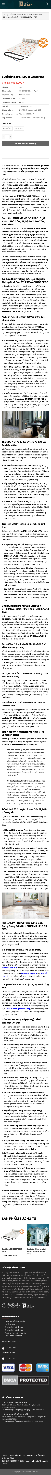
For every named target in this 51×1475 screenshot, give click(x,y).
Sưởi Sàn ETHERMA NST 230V (12, 1250)
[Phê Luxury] (25, 4)
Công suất (6, 124)
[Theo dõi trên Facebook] (4, 1305)
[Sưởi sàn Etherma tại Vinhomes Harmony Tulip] (38, 1235)
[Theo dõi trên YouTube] (17, 1305)
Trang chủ (7, 14)
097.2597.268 (10, 1358)
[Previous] (1, 1243)
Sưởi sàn (32, 14)
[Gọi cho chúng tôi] (13, 1305)
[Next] (49, 1243)
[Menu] (3, 4)
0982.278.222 (11, 1407)
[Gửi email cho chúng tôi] (9, 1305)
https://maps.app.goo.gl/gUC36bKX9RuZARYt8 (27, 1410)
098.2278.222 (11, 1347)
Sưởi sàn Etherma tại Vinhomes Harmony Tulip (36, 1251)
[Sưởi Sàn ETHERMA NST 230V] (13, 1235)
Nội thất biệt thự (20, 14)
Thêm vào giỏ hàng (25, 143)
